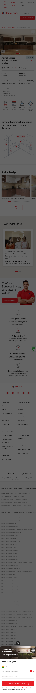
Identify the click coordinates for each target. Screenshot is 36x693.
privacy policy (20, 687)
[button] (18, 684)
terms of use (29, 687)
